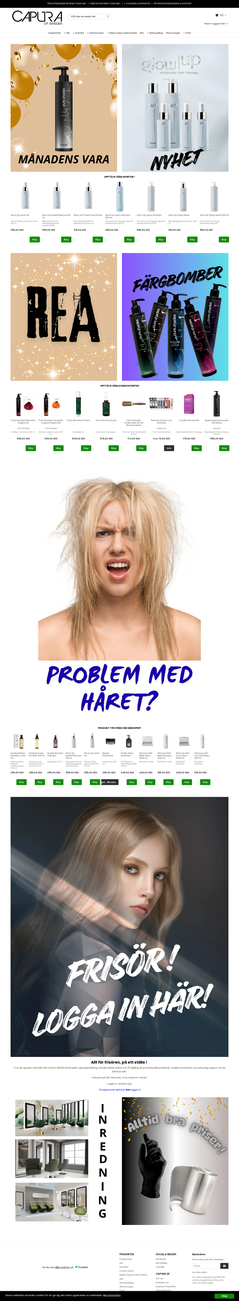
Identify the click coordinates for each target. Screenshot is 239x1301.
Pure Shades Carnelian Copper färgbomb (51, 421)
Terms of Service (199, 1282)
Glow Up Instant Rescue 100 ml (56, 216)
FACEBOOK (161, 1259)
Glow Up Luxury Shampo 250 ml (117, 216)
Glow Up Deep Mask (178, 215)
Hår (68, 33)
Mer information (112, 1295)
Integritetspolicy (164, 1290)
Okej (224, 1296)
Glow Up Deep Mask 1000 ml (214, 215)
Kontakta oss (162, 1282)
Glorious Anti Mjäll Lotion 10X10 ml (145, 756)
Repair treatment (107, 754)
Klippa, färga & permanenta (123, 33)
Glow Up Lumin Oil (20, 215)
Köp (34, 239)
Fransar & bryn (96, 33)
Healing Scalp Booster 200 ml (37, 754)
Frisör (188, 33)
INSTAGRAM (161, 1263)
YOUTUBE (160, 1267)
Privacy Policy (213, 1280)
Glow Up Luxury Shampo (149, 215)
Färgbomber (54, 33)
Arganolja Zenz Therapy (55, 754)
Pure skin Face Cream (78, 420)
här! (129, 1083)
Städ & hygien (173, 33)
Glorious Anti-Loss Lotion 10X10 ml (183, 756)
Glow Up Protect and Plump (88, 215)
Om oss (159, 1278)
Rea (142, 33)
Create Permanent (189, 420)
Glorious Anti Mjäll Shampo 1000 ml (165, 756)
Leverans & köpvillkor (166, 1286)
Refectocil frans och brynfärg (161, 421)
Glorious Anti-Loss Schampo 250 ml (202, 756)
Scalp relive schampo (127, 754)
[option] (25, 212)
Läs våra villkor (199, 1272)
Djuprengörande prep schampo (216, 421)
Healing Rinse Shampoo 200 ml (18, 756)
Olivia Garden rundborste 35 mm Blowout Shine (134, 423)
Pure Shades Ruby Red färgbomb (23, 421)
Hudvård (79, 33)
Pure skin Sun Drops (106, 420)
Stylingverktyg (156, 33)
